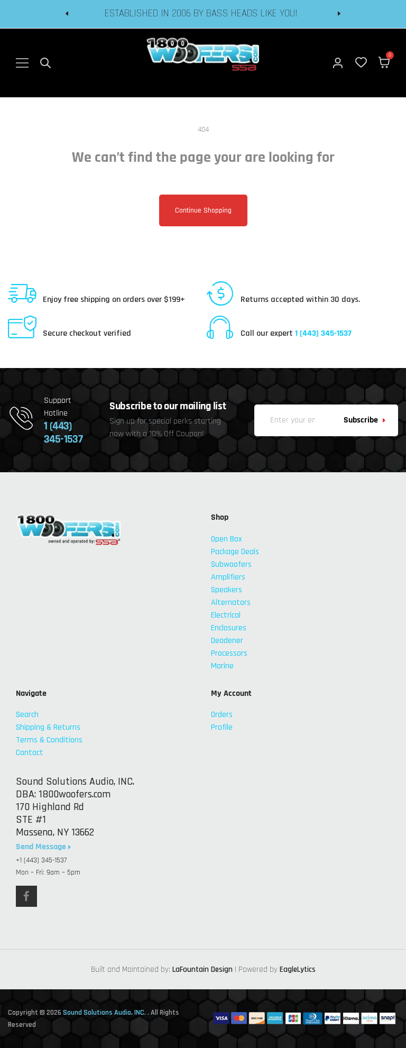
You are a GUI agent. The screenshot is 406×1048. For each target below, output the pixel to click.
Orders (222, 714)
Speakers (226, 589)
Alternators (231, 602)
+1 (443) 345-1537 (41, 860)
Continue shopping (203, 210)
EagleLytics (298, 969)
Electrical (226, 615)
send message (42, 847)
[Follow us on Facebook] (26, 896)
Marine (222, 666)
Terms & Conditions (49, 740)
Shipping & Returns (48, 727)
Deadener (227, 640)
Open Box (226, 539)
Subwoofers (231, 564)
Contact (29, 752)
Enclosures (228, 627)
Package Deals (235, 551)
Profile (222, 727)
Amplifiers (228, 577)
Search (27, 714)
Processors (229, 653)
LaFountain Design (202, 969)
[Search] (45, 63)
